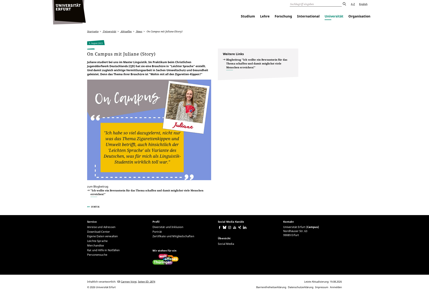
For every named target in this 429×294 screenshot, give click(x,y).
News (138, 31)
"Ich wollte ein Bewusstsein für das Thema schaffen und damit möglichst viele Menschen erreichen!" (146, 192)
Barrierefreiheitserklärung (271, 287)
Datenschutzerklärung (300, 287)
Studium (248, 16)
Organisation (359, 16)
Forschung (283, 16)
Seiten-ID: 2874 (146, 281)
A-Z (353, 4)
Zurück (95, 206)
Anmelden (336, 287)
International (308, 16)
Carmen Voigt (129, 281)
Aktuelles (126, 31)
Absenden (344, 4)
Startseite (93, 31)
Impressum (321, 287)
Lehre (265, 16)
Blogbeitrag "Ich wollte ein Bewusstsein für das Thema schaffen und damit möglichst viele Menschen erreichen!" (256, 63)
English (363, 4)
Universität (334, 16)
